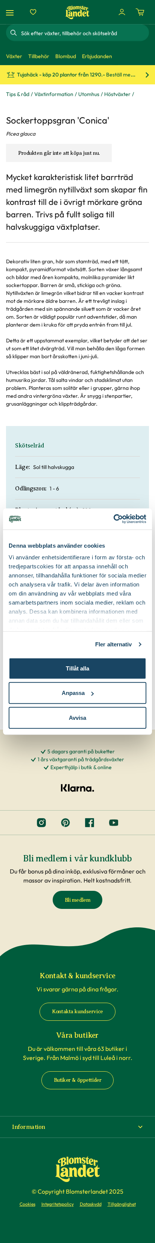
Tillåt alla (77, 668)
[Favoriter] (33, 12)
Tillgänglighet (122, 1204)
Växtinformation (53, 94)
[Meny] (11, 12)
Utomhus (88, 94)
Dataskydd (91, 1204)
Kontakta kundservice (77, 1011)
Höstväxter (117, 94)
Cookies (27, 1204)
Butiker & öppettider (78, 1080)
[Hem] (77, 12)
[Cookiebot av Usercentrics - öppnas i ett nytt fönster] (113, 519)
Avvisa (77, 717)
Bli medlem (78, 900)
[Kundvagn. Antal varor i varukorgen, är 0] (140, 12)
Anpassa (73, 693)
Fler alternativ (113, 644)
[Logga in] (122, 12)
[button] (77, 1127)
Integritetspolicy (57, 1204)
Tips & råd (17, 94)
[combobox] (84, 33)
